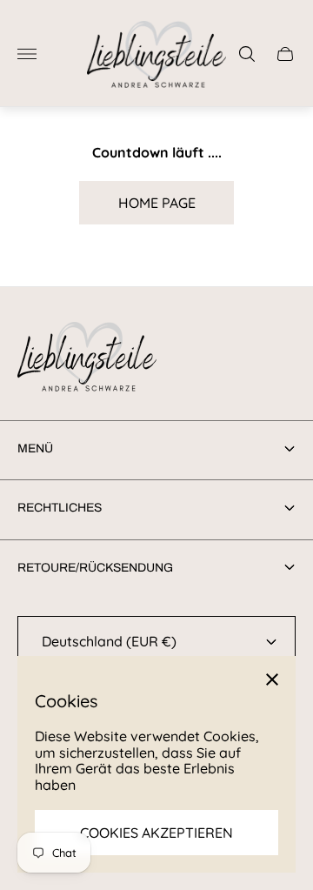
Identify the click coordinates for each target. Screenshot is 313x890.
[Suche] (247, 54)
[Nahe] (272, 679)
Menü (35, 448)
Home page (157, 202)
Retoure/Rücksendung (95, 567)
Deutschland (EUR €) (109, 641)
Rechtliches (59, 507)
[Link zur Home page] (86, 358)
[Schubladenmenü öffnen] (27, 54)
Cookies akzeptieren (156, 832)
